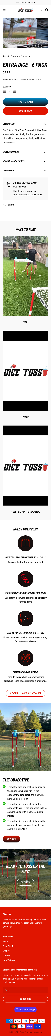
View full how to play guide (26, 693)
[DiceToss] (25, 10)
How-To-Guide (9, 960)
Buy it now (25, 110)
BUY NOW (11, 839)
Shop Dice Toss (9, 946)
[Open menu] (4, 9)
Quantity (7, 87)
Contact (6, 955)
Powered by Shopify (33, 1032)
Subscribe (25, 999)
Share (11, 204)
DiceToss (20, 1032)
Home (5, 941)
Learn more (36, 194)
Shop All (6, 951)
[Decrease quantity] (4, 91)
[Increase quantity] (14, 91)
